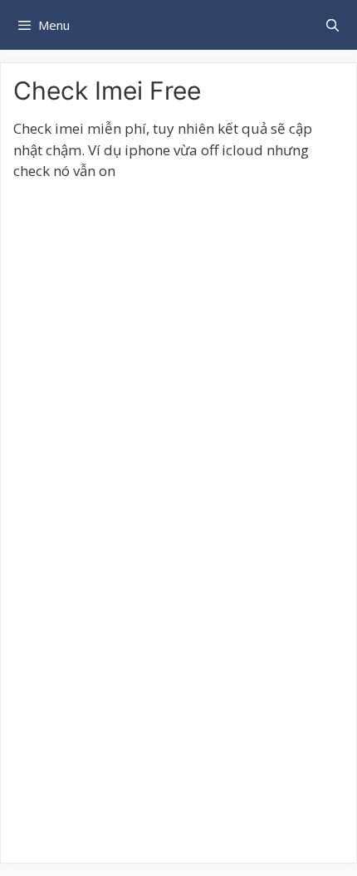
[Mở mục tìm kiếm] (332, 25)
